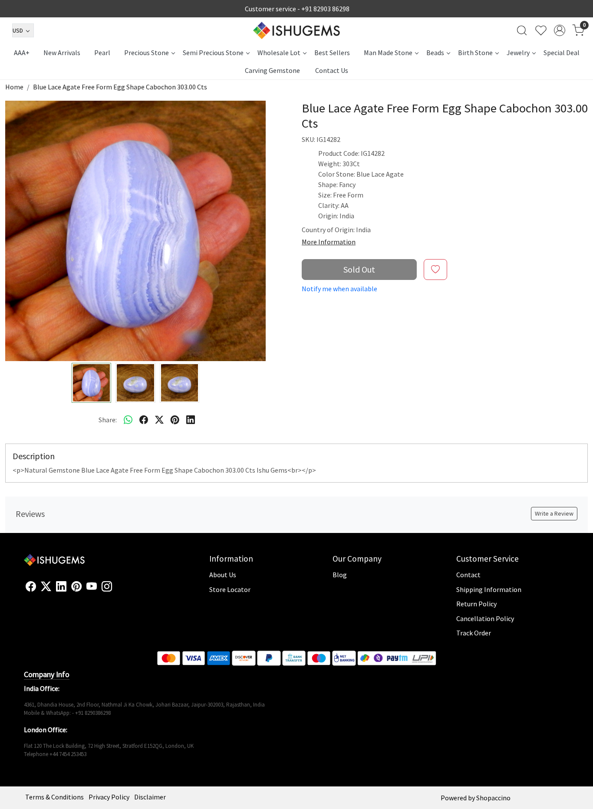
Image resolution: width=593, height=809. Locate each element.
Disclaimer (150, 797)
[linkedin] (190, 420)
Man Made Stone (388, 52)
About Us (222, 574)
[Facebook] (31, 586)
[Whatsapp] (128, 420)
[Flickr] (117, 590)
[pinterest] (175, 420)
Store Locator (229, 589)
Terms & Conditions (54, 797)
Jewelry (518, 52)
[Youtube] (92, 586)
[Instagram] (107, 586)
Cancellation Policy (485, 618)
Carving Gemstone (272, 70)
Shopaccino (493, 797)
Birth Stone (475, 52)
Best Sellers (332, 52)
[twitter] (159, 420)
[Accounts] (559, 30)
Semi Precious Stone (213, 52)
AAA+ (22, 52)
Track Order (473, 632)
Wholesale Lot (278, 52)
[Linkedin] (61, 586)
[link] (521, 30)
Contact (468, 574)
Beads (435, 52)
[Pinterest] (76, 586)
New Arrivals (61, 52)
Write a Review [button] (554, 513)
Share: (108, 419)
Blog (340, 574)
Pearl (102, 52)
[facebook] (144, 420)
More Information (329, 241)
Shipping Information (488, 589)
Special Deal (562, 52)
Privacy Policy (109, 797)
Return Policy (476, 603)
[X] (46, 586)
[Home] (296, 30)
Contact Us (331, 70)
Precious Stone (146, 52)
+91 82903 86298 (325, 8)
